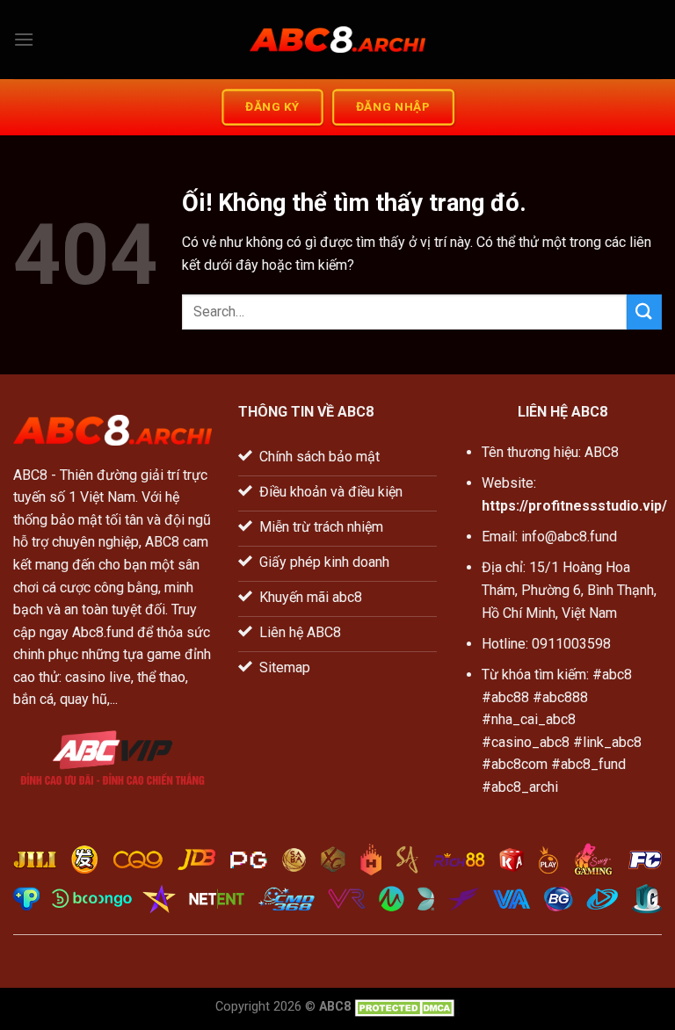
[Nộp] (644, 311)
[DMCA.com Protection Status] (407, 1006)
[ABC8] (337, 40)
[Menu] (23, 39)
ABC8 (30, 475)
